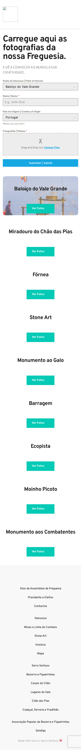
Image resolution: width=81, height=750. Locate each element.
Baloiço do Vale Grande (40, 189)
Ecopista (40, 446)
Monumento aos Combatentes (40, 532)
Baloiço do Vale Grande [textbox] (22, 86)
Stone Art (41, 317)
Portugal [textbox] (12, 117)
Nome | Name (11, 96)
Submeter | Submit (40, 162)
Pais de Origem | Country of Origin (21, 111)
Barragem (40, 403)
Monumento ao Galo (40, 360)
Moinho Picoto (40, 489)
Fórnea (41, 275)
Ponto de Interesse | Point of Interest (23, 80)
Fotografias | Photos (15, 131)
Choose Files (52, 147)
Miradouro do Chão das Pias (40, 232)
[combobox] (40, 86)
